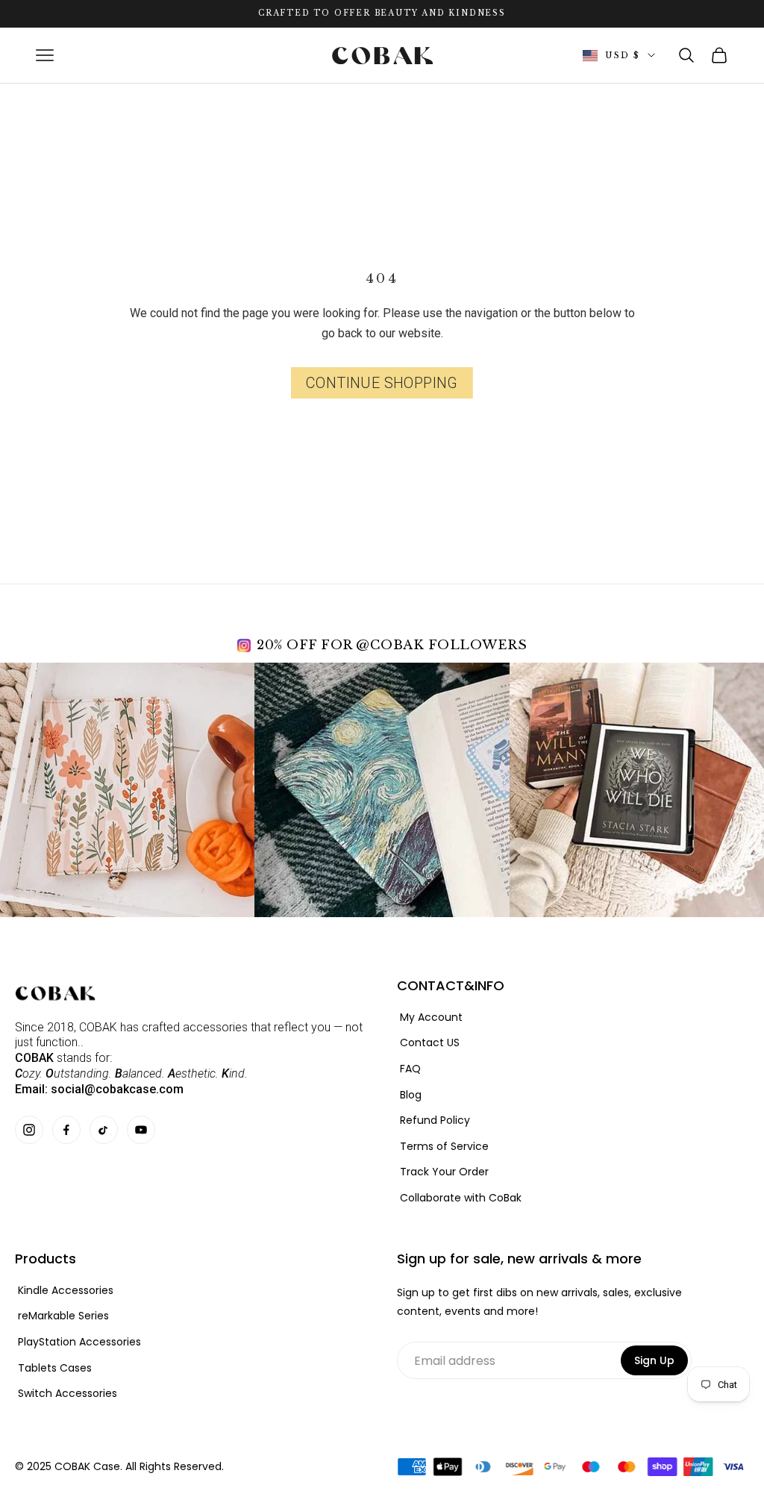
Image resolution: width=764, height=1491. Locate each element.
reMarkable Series (63, 1316)
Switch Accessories (67, 1394)
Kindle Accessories (65, 1291)
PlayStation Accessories (79, 1342)
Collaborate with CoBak (461, 1198)
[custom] (29, 1130)
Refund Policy (435, 1120)
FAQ (410, 1069)
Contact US (430, 1043)
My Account (431, 1017)
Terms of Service (444, 1147)
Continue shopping (382, 383)
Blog (411, 1095)
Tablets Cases (55, 1368)
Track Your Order (444, 1172)
